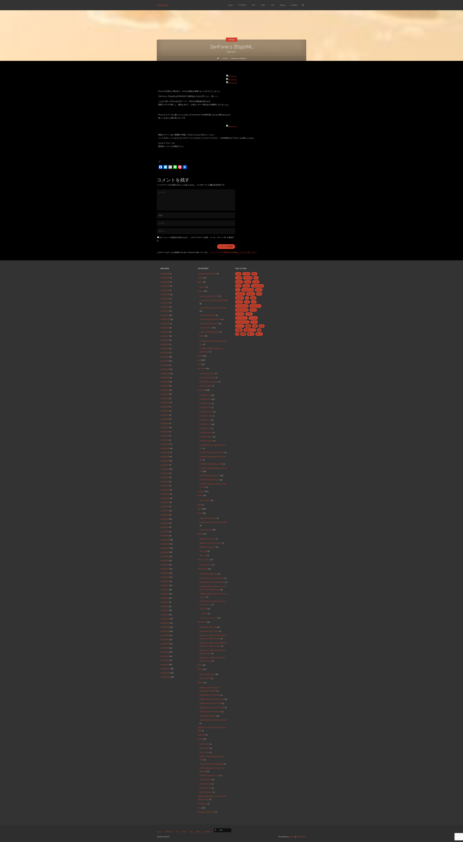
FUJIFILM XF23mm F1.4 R (210, 476)
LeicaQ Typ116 (206, 530)
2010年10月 (165, 627)
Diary (200, 356)
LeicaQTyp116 (257, 286)
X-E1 (247, 302)
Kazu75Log (162, 5)
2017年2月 (164, 361)
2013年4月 (164, 523)
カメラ (253, 310)
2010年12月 (165, 619)
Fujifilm (239, 282)
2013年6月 (164, 515)
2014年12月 (165, 444)
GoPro (200, 495)
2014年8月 (164, 461)
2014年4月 (164, 473)
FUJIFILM (201, 390)
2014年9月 (164, 457)
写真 (248, 326)
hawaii (247, 282)
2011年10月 (164, 577)
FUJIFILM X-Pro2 (206, 412)
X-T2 (253, 302)
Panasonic (202, 622)
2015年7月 (164, 415)
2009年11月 (165, 673)
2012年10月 (165, 548)
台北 (255, 326)
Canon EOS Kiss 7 (207, 373)
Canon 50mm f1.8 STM (209, 296)
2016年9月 (164, 378)
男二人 (250, 334)
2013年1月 (164, 536)
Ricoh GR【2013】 (207, 674)
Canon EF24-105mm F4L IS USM (213, 308)
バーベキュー (241, 318)
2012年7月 (164, 560)
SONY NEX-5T (205, 788)
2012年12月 (164, 540)
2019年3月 (164, 332)
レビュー (239, 326)
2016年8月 (164, 382)
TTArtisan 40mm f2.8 (206, 812)
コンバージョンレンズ (209, 618)
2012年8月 (164, 556)
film (256, 278)
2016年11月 (164, 369)
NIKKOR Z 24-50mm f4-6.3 (210, 543)
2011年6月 (164, 594)
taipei (253, 298)
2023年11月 (164, 282)
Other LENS (203, 569)
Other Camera (204, 560)
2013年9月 (164, 502)
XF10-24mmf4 (241, 306)
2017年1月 (164, 365)
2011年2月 (164, 610)
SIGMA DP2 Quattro (208, 716)
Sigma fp (201, 735)
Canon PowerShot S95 (209, 332)
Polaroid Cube (206, 565)
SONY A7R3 (204, 748)
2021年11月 (164, 290)
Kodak (255, 282)
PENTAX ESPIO (206, 386)
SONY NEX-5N (205, 780)
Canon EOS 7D (206, 328)
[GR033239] (231, 79)
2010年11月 (164, 623)
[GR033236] (231, 83)
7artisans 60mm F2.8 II (207, 274)
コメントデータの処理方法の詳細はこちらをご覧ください (233, 252)
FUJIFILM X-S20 (206, 416)
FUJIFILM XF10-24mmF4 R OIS (212, 452)
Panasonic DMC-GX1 (208, 627)
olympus (250, 294)
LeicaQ (246, 286)
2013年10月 (165, 498)
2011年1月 (164, 615)
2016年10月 (165, 373)
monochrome (248, 290)
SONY (200, 739)
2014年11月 (164, 448)
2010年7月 (164, 640)
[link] (303, 5)
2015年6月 (164, 419)
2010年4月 (164, 652)
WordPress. (301, 837)
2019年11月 (164, 324)
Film (199, 364)
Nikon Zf (203, 555)
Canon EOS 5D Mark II (209, 324)
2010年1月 (164, 664)
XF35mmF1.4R (241, 310)
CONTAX (247, 278)
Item (199, 509)
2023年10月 (165, 286)
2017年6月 (164, 348)
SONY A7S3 (204, 752)
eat (199, 360)
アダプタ (203, 609)
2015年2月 (164, 436)
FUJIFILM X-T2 (205, 424)
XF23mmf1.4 (255, 306)
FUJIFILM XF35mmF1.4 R (209, 480)
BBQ (254, 274)
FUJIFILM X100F (206, 432)
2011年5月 (164, 598)
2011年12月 (164, 569)
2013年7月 (164, 511)
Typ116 (239, 302)
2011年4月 (164, 602)
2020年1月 (164, 315)
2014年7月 (164, 465)
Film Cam (202, 368)
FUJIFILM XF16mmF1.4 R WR (211, 464)
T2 (247, 298)
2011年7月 (164, 590)
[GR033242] (231, 76)
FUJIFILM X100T (206, 437)
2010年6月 (164, 644)
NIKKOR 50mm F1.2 (207, 539)
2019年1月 (164, 340)
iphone (203, 287)
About (198, 832)
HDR (199, 505)
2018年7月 (164, 344)
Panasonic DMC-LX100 (209, 631)
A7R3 (238, 274)
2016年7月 (164, 386)
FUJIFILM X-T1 (205, 420)
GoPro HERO (205, 500)
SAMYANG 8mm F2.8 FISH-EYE (212, 582)
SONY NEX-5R (205, 784)
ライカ (254, 322)
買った (259, 334)
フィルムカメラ (242, 322)
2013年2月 (164, 531)
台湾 (261, 326)
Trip (199, 808)
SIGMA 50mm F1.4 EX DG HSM (212, 708)
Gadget (231, 39)
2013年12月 (164, 490)
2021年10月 (165, 294)
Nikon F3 (203, 551)
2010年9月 (164, 631)
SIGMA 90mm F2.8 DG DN (210, 712)
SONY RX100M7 (206, 792)
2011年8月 (164, 585)
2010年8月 (164, 635)
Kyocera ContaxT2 (207, 378)
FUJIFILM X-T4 (205, 428)
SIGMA (200, 683)
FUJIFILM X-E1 (205, 395)
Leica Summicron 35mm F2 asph (213, 522)
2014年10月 (165, 452)
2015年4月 (164, 427)
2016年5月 (164, 394)
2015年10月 (165, 402)
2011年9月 (164, 581)
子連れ (238, 330)
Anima (292, 837)
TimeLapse (202, 804)
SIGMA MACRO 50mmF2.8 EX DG (213, 720)
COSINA (201, 336)
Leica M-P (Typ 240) (208, 518)
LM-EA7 (204, 614)
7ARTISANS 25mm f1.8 (209, 574)
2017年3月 (164, 357)
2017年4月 (164, 353)
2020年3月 (164, 307)
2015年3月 (164, 432)
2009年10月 (165, 677)
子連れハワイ (250, 330)
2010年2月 (164, 660)
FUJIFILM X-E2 (205, 399)
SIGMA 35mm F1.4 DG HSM (210, 703)
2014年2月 (164, 482)
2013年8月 (164, 506)
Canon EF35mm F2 (207, 315)
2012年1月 (164, 565)
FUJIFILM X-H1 (205, 408)
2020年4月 (164, 303)
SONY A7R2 (204, 744)
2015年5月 (164, 423)
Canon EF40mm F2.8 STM (210, 319)
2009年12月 (165, 669)
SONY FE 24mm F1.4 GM (209, 776)
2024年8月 (164, 274)
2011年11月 (164, 573)
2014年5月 (164, 469)
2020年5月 (164, 299)
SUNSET (239, 298)
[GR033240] (231, 126)
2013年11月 (164, 494)
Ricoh (200, 669)
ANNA (200, 278)
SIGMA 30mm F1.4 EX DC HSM (212, 699)
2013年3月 (164, 527)
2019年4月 (164, 328)
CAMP (238, 278)
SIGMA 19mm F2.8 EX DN (210, 695)
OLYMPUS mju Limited (209, 382)
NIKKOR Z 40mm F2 (208, 547)
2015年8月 (164, 411)
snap (259, 294)
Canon (201, 291)
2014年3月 (164, 477)
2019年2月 (164, 336)
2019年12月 (165, 319)
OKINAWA (240, 294)
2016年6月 (164, 390)
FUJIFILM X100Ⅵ (206, 441)
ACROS (246, 274)
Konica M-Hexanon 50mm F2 (212, 578)
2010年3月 (164, 656)
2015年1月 (164, 440)
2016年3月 (164, 398)
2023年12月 (165, 278)
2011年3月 (164, 606)
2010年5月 (164, 648)
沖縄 (243, 334)
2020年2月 (164, 311)
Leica (200, 513)
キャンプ (239, 314)
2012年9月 (164, 552)
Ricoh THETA (205, 678)
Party (200, 665)
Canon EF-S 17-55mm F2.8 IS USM (214, 300)
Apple (200, 282)
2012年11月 (164, 544)
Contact (207, 832)
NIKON (200, 534)
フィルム (253, 318)
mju (237, 290)
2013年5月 (164, 519)
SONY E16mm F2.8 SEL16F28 (211, 764)
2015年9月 (164, 407)
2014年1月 (164, 486)
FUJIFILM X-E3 (205, 403)
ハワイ (249, 314)
